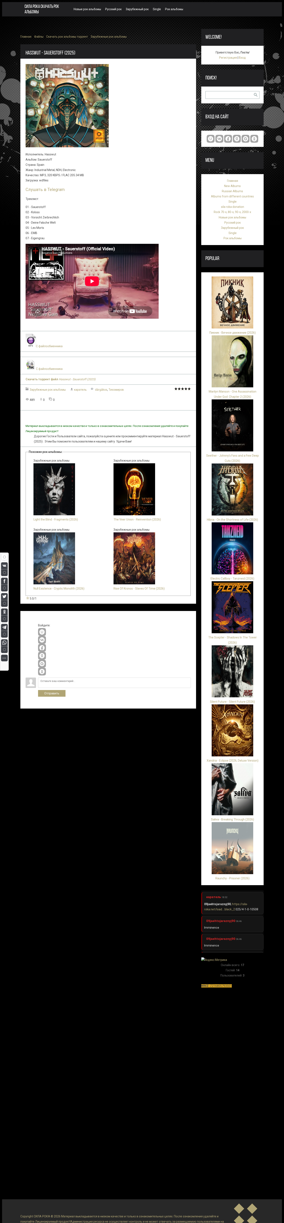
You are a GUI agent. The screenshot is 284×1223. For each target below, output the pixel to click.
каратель (80, 389)
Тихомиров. (116, 389)
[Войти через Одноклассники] (42, 671)
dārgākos (101, 389)
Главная (25, 36)
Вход (242, 57)
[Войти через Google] (42, 664)
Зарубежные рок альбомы (109, 36)
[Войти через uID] (42, 632)
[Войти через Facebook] (42, 648)
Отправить (51, 693)
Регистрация (228, 57)
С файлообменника (49, 346)
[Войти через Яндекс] (42, 656)
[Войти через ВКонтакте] (42, 640)
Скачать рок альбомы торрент (67, 36)
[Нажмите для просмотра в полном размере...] (67, 146)
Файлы (38, 36)
